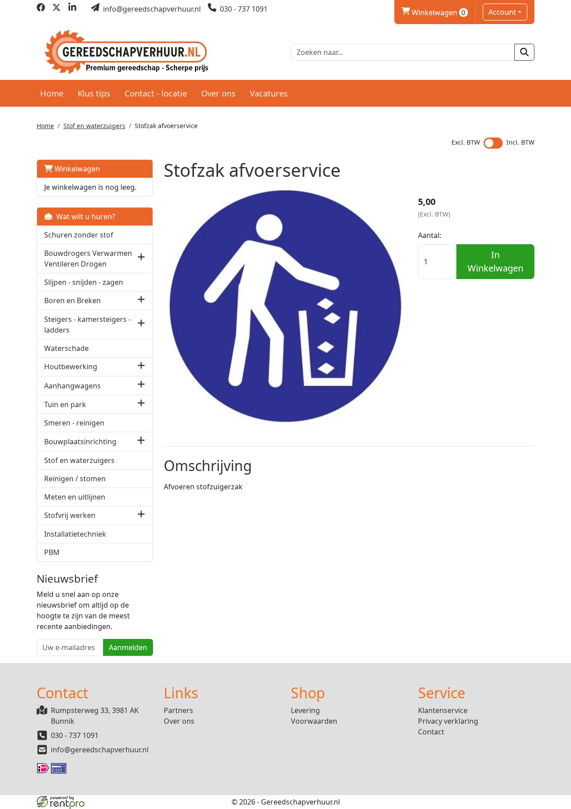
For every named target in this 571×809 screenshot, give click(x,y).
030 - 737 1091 (75, 735)
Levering (305, 710)
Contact (431, 732)
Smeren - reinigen (74, 423)
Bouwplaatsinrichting (80, 441)
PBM (52, 552)
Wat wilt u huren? (84, 216)
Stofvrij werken (69, 515)
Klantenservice (443, 710)
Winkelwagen (433, 12)
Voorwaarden (314, 721)
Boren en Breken (72, 300)
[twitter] (56, 9)
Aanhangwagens (72, 386)
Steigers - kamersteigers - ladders (87, 324)
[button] (141, 258)
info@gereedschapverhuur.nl (100, 750)
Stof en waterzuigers (94, 125)
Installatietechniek (75, 534)
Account (502, 12)
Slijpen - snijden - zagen (83, 282)
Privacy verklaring (448, 721)
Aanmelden (128, 647)
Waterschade (66, 348)
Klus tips (94, 93)
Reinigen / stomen (75, 479)
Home (51, 93)
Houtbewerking (70, 366)
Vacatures (269, 93)
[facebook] (41, 9)
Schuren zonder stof (78, 235)
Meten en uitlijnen (74, 497)
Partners (178, 710)
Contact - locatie (155, 93)
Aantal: (429, 235)
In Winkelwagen (495, 261)
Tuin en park (65, 404)
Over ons (218, 93)
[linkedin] (72, 9)
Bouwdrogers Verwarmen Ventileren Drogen (88, 258)
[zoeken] (524, 52)
